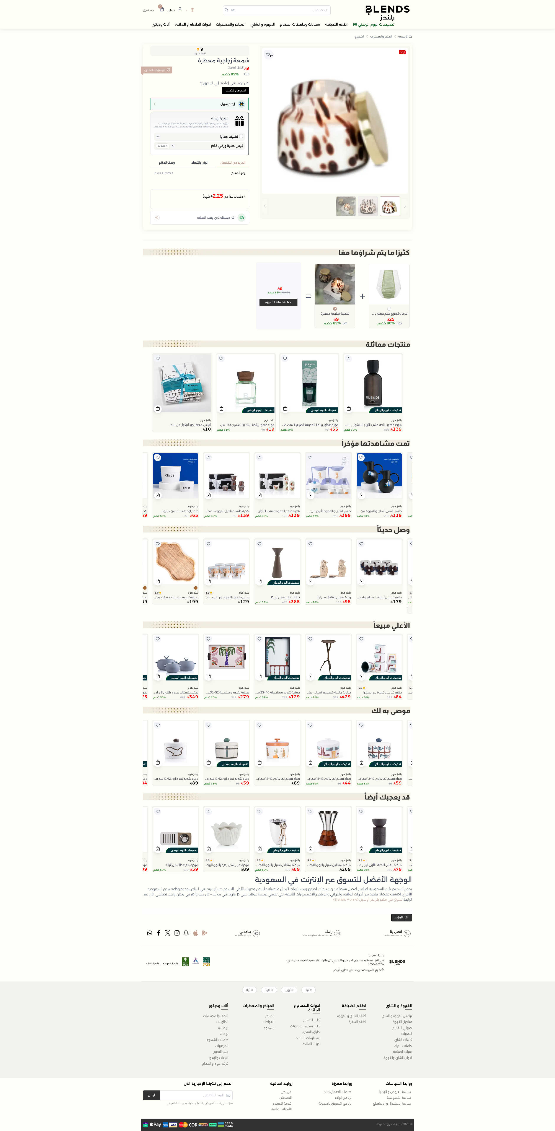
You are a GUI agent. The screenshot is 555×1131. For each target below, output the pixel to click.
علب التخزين (220, 1052)
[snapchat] (186, 934)
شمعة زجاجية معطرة (335, 314)
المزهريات (221, 1046)
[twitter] (168, 934)
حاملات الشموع (217, 1040)
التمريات (406, 1034)
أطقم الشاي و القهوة (351, 1016)
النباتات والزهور (218, 1058)
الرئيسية (403, 36)
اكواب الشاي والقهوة (398, 1058)
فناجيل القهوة (402, 1022)
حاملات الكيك (403, 1046)
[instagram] (177, 934)
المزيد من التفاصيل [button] (232, 162)
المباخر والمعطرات (381, 36)
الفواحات (268, 1022)
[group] (334, 206)
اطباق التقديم (311, 1032)
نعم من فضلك (236, 90)
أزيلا (248, 990)
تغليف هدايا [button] (229, 137)
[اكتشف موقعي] (157, 217)
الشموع (359, 36)
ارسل (151, 1095)
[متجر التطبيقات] (195, 934)
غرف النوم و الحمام (215, 1064)
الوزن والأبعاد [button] (199, 162)
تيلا (307, 990)
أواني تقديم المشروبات (305, 1026)
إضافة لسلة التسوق (278, 302)
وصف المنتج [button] (167, 162)
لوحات (224, 1034)
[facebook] (159, 934)
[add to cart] (349, 409)
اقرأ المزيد (401, 917)
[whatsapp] (149, 934)
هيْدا (267, 990)
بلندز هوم (396, 420)
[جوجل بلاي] (205, 934)
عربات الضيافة (402, 1052)
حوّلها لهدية (220, 118)
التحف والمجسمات (215, 1016)
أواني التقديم (311, 1020)
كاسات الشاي (403, 1040)
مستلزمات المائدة (308, 1038)
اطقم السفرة (357, 1022)
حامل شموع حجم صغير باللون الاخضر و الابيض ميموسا (389, 314)
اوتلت (402, 52)
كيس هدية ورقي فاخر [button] (227, 146)
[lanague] (189, 10)
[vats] (206, 963)
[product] (373, 383)
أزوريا (288, 990)
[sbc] (196, 963)
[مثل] (348, 358)
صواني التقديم (402, 1028)
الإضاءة (223, 1028)
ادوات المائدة (311, 1044)
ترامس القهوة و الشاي (397, 1016)
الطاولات (222, 1022)
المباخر (269, 1016)
